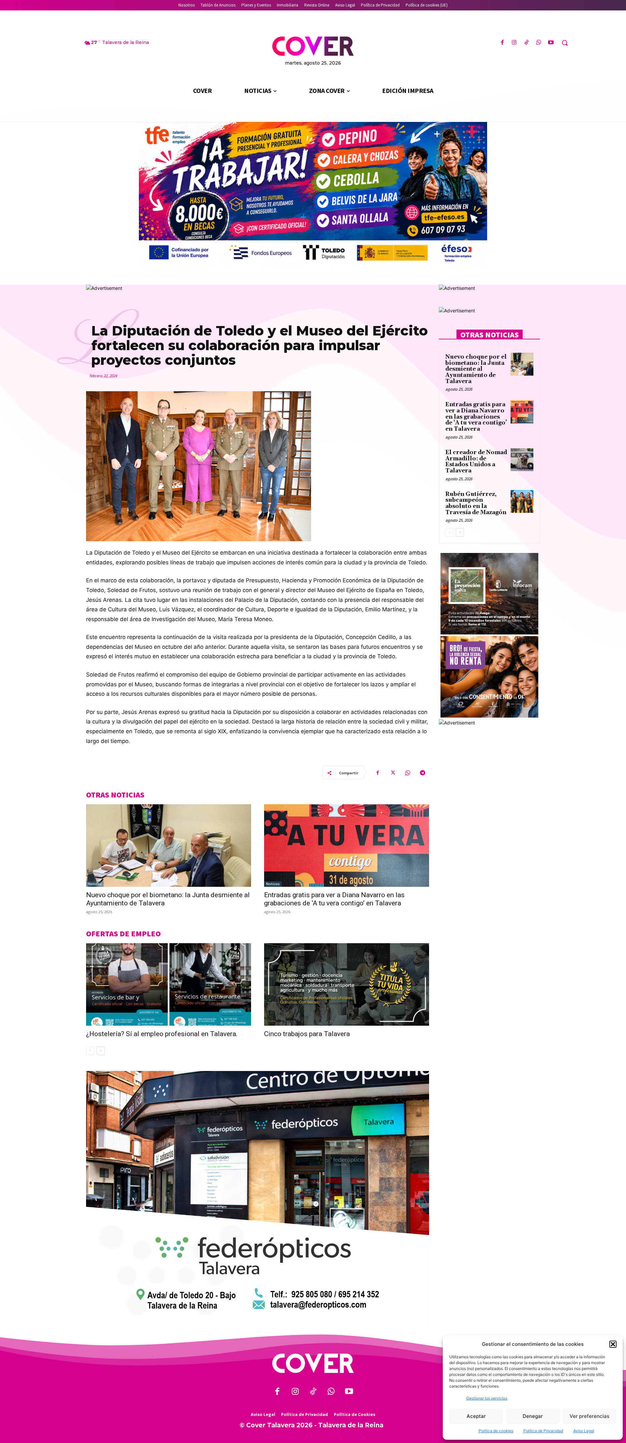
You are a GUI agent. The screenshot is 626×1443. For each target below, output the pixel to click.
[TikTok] (526, 42)
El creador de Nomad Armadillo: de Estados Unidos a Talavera (476, 461)
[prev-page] (90, 1051)
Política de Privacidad (543, 1430)
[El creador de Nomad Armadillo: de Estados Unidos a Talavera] (522, 459)
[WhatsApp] (538, 42)
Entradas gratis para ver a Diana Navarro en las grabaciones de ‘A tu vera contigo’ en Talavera (334, 899)
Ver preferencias (589, 1416)
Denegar (533, 1416)
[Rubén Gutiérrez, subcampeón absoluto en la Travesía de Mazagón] (522, 501)
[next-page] (101, 1051)
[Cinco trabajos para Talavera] (346, 984)
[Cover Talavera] (313, 1363)
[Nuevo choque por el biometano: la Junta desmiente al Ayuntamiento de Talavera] (168, 845)
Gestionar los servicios (486, 1398)
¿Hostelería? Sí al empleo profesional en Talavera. (162, 1034)
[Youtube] (550, 42)
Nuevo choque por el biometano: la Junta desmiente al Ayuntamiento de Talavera (476, 369)
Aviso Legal (583, 1430)
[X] (392, 772)
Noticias (95, 884)
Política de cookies (496, 1430)
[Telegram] (422, 772)
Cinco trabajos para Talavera (307, 1034)
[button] (613, 1344)
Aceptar (476, 1416)
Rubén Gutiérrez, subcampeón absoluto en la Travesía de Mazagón (475, 503)
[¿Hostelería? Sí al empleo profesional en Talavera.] (168, 984)
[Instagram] (514, 42)
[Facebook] (502, 42)
